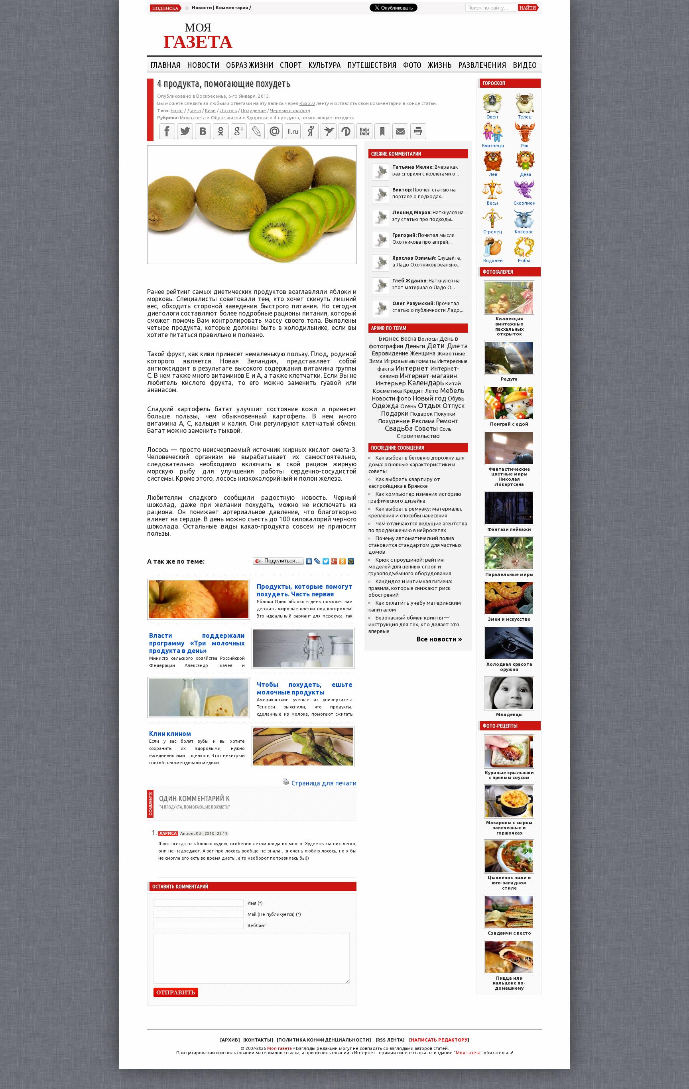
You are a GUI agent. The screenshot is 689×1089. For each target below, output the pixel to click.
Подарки (395, 413)
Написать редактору (439, 1040)
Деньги (415, 346)
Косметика (387, 391)
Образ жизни (250, 64)
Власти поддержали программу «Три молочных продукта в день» (197, 643)
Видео (525, 64)
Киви (210, 110)
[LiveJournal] (257, 131)
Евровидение (390, 353)
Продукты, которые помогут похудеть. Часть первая (304, 590)
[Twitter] (185, 131)
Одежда (385, 405)
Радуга (509, 378)
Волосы (428, 338)
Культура (324, 64)
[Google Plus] (334, 561)
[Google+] (239, 131)
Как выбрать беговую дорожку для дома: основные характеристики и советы (416, 464)
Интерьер (391, 383)
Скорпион (524, 203)
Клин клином (170, 733)
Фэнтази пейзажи (509, 529)
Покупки (444, 414)
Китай (453, 383)
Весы (492, 203)
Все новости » (439, 639)
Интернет (412, 368)
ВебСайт (257, 925)
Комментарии (232, 7)
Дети (436, 345)
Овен (492, 116)
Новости (202, 7)
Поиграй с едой (509, 423)
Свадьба (399, 428)
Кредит (413, 391)
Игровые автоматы (410, 361)
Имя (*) (255, 903)
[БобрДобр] (364, 131)
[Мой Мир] (351, 561)
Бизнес (388, 338)
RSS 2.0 (307, 103)
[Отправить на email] (400, 131)
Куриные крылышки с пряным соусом (509, 775)
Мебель (452, 390)
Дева (525, 174)
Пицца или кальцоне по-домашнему (509, 983)
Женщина (422, 353)
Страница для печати (323, 783)
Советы (426, 428)
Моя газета (279, 1048)
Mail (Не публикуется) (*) (274, 914)
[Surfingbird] (329, 131)
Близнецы (493, 145)
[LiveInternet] (293, 131)
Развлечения (482, 64)
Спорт (291, 64)
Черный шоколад (290, 110)
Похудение (253, 110)
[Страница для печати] (286, 783)
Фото (412, 64)
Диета (194, 110)
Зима (375, 361)
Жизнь (440, 64)
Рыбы (524, 260)
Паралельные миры (509, 574)
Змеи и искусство (509, 618)
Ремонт (447, 420)
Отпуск (454, 405)
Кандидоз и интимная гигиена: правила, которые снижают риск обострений (410, 588)
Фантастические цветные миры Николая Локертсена (509, 476)
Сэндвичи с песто (509, 932)
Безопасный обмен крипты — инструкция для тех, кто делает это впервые (413, 624)
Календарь (425, 383)
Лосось (228, 110)
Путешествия (372, 64)
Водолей (493, 260)
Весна (408, 338)
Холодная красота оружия (509, 666)
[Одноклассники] (221, 131)
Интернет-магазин (428, 375)
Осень (408, 406)
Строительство (418, 435)
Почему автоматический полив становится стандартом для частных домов (415, 545)
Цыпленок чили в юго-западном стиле (509, 882)
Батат (177, 110)
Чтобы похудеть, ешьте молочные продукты (304, 688)
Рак (524, 145)
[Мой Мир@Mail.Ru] (275, 131)
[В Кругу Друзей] (346, 131)
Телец (524, 116)
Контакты (258, 1040)
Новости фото (391, 398)
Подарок (421, 414)
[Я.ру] (311, 131)
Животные (451, 353)
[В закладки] (382, 131)
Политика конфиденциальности (323, 1040)
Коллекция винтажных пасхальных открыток (509, 326)
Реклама (423, 421)
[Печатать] (418, 131)
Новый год (429, 398)
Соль (445, 429)
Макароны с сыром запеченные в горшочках (509, 827)
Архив (230, 1040)
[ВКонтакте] (203, 131)
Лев (493, 174)
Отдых (429, 405)
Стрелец (492, 231)
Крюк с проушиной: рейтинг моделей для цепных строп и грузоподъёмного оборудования (409, 566)
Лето (432, 391)
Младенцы (509, 714)
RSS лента (390, 1040)
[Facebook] (167, 131)
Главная (165, 64)
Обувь (456, 398)
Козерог (524, 231)
